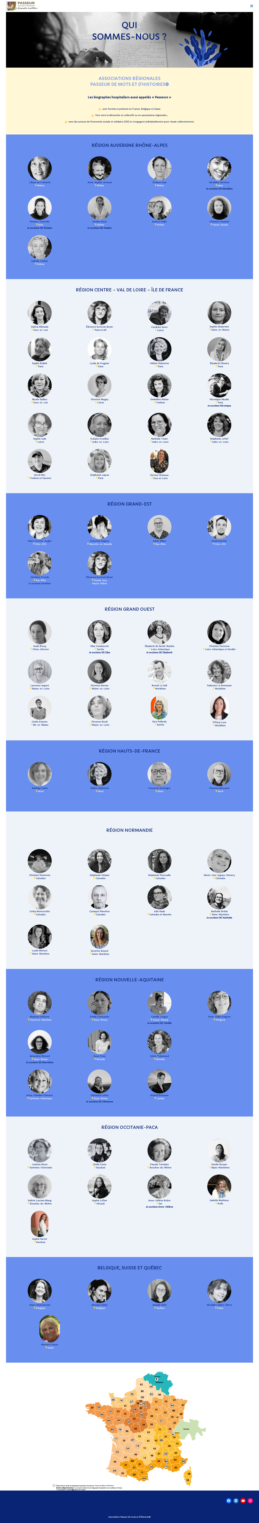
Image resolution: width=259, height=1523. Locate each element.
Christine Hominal (219, 221)
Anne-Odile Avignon (219, 1016)
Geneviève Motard (40, 1056)
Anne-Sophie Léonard (100, 182)
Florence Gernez (100, 685)
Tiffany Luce (219, 722)
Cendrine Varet (159, 327)
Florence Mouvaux (219, 788)
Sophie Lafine (99, 1200)
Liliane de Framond (39, 182)
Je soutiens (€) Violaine (39, 228)
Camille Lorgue (159, 1016)
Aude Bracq (39, 646)
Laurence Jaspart (39, 685)
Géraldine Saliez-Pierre (219, 1305)
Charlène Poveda (39, 577)
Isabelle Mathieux (219, 1200)
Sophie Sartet (39, 1239)
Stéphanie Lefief (219, 438)
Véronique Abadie (219, 399)
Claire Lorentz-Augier (40, 541)
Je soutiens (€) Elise (99, 652)
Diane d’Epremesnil (39, 1305)
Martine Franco (49, 1344)
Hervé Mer (39, 475)
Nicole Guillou (39, 399)
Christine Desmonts (39, 875)
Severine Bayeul (99, 951)
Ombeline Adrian (159, 399)
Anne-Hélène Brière (159, 1200)
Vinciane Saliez (100, 1305)
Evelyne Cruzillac (99, 438)
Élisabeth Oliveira (219, 363)
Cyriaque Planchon (99, 911)
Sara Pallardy (159, 721)
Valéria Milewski (39, 326)
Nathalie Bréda (219, 911)
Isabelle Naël (159, 1305)
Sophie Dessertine (219, 326)
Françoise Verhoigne (159, 788)
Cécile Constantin (99, 1016)
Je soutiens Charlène (40, 583)
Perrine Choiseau (159, 475)
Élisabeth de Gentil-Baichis (159, 646)
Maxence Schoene (39, 1016)
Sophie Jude (39, 438)
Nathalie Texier (159, 438)
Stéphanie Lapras (99, 475)
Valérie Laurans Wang (39, 1200)
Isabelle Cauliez (39, 261)
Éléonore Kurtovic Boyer (99, 326)
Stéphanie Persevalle (159, 875)
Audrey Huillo (159, 221)
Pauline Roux (99, 221)
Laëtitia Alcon (40, 1164)
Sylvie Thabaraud (159, 1056)
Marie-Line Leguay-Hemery (219, 875)
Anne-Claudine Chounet (39, 1095)
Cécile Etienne (40, 721)
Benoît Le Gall (159, 685)
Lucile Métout (39, 950)
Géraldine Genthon (219, 182)
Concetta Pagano (99, 541)
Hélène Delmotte (159, 363)
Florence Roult (99, 721)
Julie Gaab (159, 911)
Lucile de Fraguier (99, 363)
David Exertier (219, 541)
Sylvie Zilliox (159, 541)
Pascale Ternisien (159, 1164)
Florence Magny (99, 399)
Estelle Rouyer (219, 1164)
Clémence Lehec (100, 1095)
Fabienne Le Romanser (219, 685)
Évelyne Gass (159, 182)
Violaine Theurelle (39, 221)
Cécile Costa (99, 1164)
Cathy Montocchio (40, 911)
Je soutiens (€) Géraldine (219, 188)
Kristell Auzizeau (159, 1095)
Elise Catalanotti (99, 646)
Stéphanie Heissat (99, 875)
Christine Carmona (219, 646)
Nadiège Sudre (40, 788)
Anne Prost (100, 1056)
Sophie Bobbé (39, 363)
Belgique (108, 1268)
